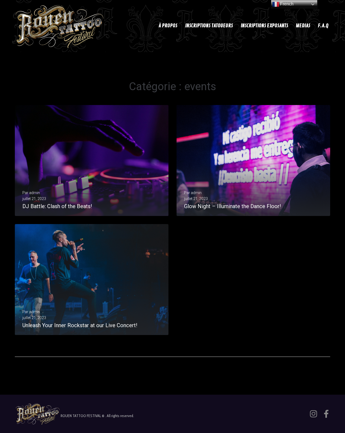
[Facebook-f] (326, 414)
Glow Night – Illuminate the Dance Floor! (232, 206)
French (286, 4)
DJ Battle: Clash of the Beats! (57, 206)
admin (34, 193)
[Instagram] (313, 414)
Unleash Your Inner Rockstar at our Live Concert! (79, 325)
